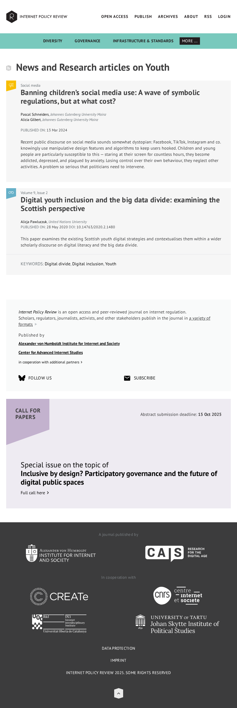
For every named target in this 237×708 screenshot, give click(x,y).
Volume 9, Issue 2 (34, 192)
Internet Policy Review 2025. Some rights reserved (118, 672)
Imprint (118, 660)
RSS (208, 16)
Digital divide (57, 264)
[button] (118, 693)
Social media (30, 85)
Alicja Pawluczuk (34, 221)
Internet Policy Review (37, 16)
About (191, 16)
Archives (168, 16)
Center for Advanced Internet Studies (51, 352)
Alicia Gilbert (31, 119)
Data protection (118, 648)
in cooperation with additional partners (49, 362)
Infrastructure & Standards (143, 40)
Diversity (53, 40)
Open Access (114, 16)
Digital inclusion (87, 264)
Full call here (33, 492)
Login (224, 16)
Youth (110, 264)
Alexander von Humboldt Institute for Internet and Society (69, 343)
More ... (190, 40)
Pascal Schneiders (35, 114)
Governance (87, 40)
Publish (143, 16)
